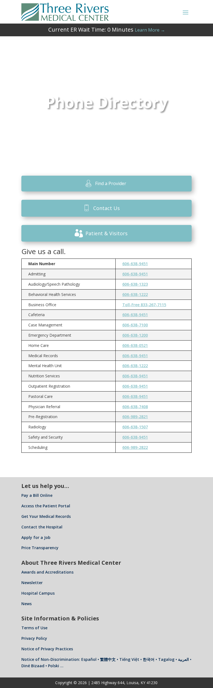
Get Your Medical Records (46, 516)
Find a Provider (110, 183)
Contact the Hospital (41, 527)
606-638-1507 (135, 426)
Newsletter (32, 582)
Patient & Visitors (106, 233)
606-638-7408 (135, 406)
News (26, 603)
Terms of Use (34, 627)
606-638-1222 (135, 294)
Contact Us (106, 208)
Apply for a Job (35, 537)
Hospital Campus (38, 593)
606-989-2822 (135, 447)
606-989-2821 (135, 416)
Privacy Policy (34, 638)
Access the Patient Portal (45, 505)
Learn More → (150, 30)
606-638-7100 (135, 325)
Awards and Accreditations (47, 572)
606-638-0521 (135, 345)
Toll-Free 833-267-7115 (144, 304)
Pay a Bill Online (36, 495)
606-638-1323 (135, 284)
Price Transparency (40, 547)
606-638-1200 (135, 335)
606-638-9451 (135, 263)
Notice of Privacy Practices (47, 648)
